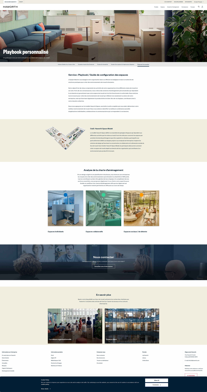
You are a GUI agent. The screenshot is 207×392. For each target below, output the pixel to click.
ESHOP (21, 2)
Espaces (163, 7)
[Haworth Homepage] (23, 7)
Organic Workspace (7, 368)
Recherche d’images (56, 363)
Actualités (4, 363)
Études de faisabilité (102, 64)
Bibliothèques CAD (56, 360)
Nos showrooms (101, 358)
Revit (52, 355)
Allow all (156, 380)
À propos (193, 7)
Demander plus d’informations (104, 266)
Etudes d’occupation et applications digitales (122, 64)
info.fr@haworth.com (194, 360)
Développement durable (8, 371)
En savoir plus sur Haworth (9, 355)
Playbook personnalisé (143, 64)
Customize (156, 384)
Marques (4, 365)
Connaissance (185, 7)
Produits (156, 7)
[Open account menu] (202, 6)
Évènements (5, 360)
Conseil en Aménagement (173, 7)
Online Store (145, 360)
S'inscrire (191, 375)
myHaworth (145, 355)
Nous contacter (101, 355)
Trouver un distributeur (102, 360)
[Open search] (198, 6)
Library (144, 358)
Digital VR (53, 358)
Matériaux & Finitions (56, 365)
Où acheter (100, 363)
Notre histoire (5, 358)
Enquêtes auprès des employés (86, 64)
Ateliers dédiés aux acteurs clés (66, 64)
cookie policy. (45, 384)
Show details (44, 388)
